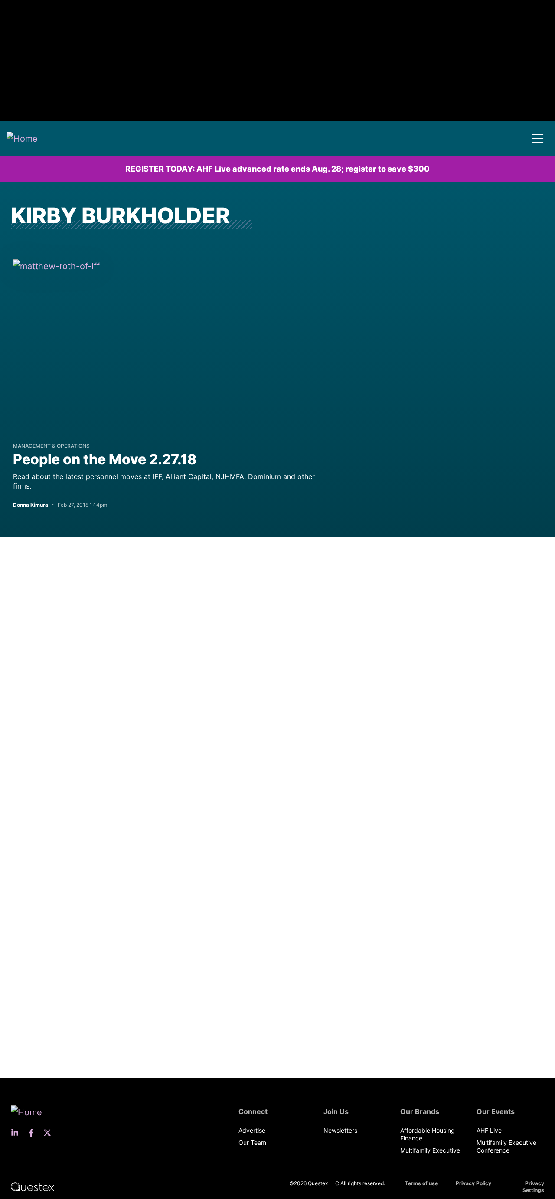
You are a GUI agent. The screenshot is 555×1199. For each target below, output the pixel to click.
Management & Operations (51, 446)
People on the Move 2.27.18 (105, 459)
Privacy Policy (473, 1183)
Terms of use (421, 1183)
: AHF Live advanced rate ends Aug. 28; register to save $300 (277, 168)
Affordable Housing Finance (427, 1134)
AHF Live (489, 1130)
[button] (537, 139)
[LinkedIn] (17, 1132)
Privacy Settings (533, 1186)
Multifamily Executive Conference (506, 1146)
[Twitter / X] (49, 1132)
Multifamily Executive (430, 1150)
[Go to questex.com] (32, 1186)
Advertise (251, 1130)
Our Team (252, 1142)
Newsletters (340, 1130)
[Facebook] (33, 1132)
